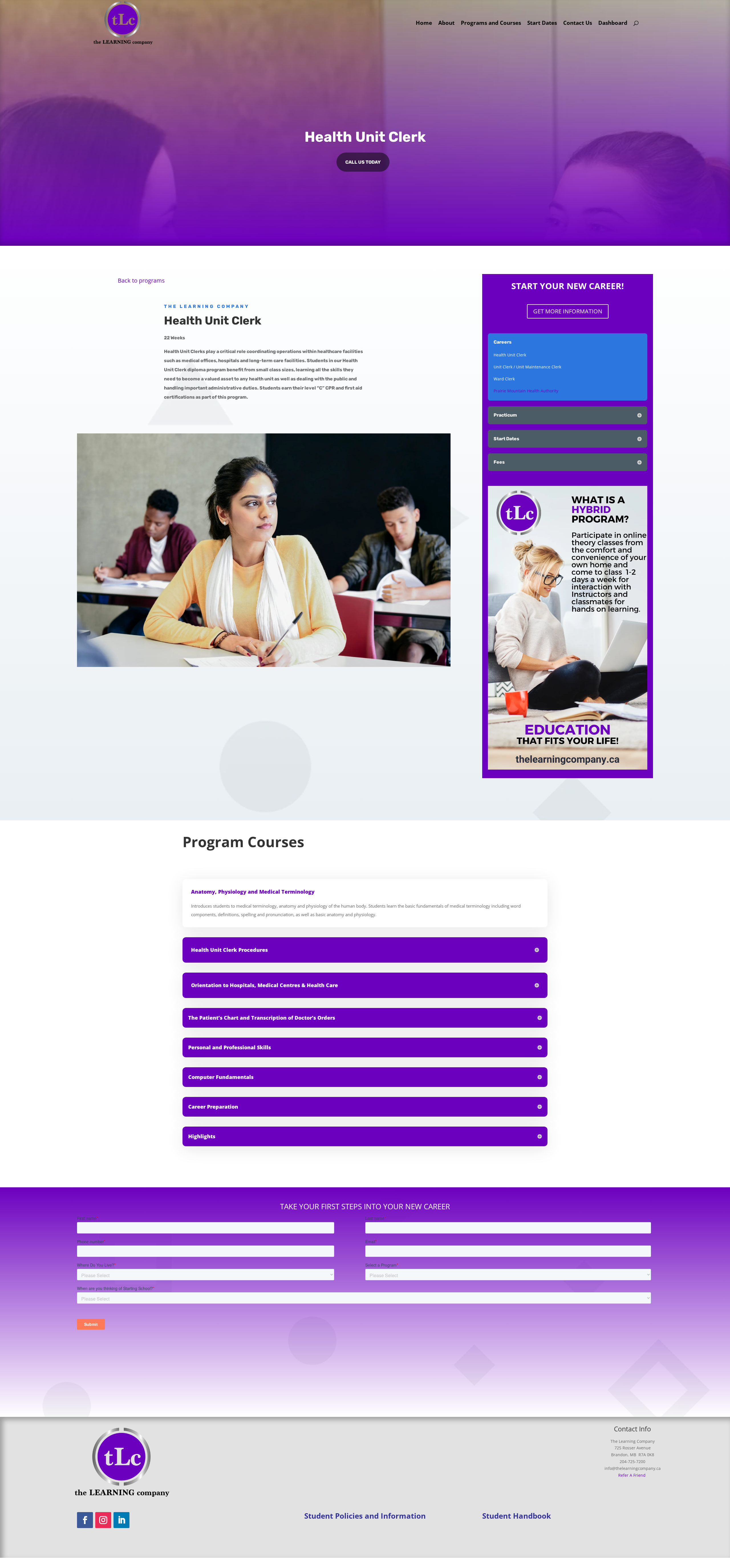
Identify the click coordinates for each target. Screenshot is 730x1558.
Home (424, 24)
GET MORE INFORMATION (567, 311)
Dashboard (612, 24)
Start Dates (542, 24)
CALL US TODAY (363, 162)
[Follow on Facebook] (85, 1520)
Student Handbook (516, 1516)
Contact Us (577, 24)
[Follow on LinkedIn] (121, 1520)
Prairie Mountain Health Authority (526, 390)
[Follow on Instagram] (103, 1520)
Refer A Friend (632, 1475)
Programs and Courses (491, 24)
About (446, 24)
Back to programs (141, 280)
